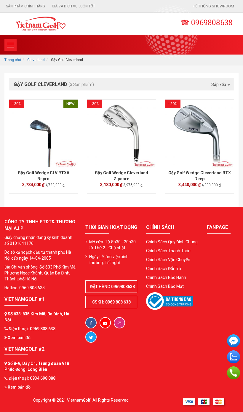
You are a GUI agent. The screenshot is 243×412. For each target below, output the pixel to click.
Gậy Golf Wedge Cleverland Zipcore (121, 175)
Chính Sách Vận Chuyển (168, 259)
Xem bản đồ (19, 337)
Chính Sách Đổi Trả (163, 268)
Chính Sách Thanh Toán (168, 250)
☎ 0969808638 (206, 22)
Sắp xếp (219, 84)
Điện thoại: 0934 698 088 (32, 378)
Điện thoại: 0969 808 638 (32, 328)
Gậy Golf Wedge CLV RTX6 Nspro (43, 175)
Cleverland (36, 60)
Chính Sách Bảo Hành (166, 277)
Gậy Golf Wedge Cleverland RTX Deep (199, 175)
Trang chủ (12, 60)
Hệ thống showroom (213, 6)
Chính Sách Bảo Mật (165, 286)
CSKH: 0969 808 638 (111, 302)
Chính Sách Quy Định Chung (172, 241)
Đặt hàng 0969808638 (112, 286)
